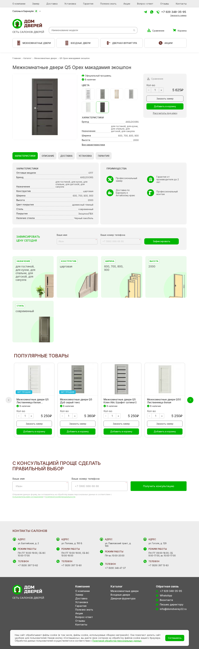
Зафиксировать (161, 241)
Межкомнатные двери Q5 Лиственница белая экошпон (32, 401)
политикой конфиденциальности (60, 497)
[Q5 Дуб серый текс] (102, 94)
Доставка (52, 3)
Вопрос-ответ (145, 3)
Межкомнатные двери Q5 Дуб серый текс (76, 401)
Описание (48, 155)
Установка (70, 3)
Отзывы (164, 3)
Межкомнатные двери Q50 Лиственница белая (164, 401)
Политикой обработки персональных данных (116, 640)
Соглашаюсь (175, 638)
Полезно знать (108, 3)
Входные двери (120, 594)
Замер (35, 3)
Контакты (181, 3)
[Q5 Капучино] (116, 94)
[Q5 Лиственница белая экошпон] (88, 107)
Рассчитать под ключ (165, 113)
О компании (18, 3)
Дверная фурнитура (123, 598)
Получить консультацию (158, 486)
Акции (126, 3)
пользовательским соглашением (27, 497)
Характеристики (25, 155)
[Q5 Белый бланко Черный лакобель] (88, 94)
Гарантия (88, 3)
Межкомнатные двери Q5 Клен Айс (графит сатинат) (120, 401)
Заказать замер (178, 15)
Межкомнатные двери (125, 591)
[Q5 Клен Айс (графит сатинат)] (131, 94)
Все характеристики (93, 144)
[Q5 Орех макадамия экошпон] (102, 107)
